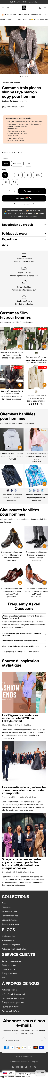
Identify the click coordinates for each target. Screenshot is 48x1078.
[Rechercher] (8, 7)
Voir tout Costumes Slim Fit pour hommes (16, 322)
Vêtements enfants (9, 911)
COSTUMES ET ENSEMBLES (29, 15)
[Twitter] (30, 1066)
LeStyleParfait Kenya (10, 1007)
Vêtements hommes (10, 916)
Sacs (4, 903)
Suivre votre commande (11, 961)
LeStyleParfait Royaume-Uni (13, 994)
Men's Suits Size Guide (11, 152)
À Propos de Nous (9, 974)
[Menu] (3, 8)
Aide (4, 978)
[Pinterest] (34, 1066)
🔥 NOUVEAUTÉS (9, 15)
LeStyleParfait (27, 1056)
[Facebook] (13, 1066)
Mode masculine (8, 936)
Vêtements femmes (9, 920)
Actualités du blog (9, 990)
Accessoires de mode (10, 924)
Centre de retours (9, 965)
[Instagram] (17, 1066)
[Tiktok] (26, 1066)
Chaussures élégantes (11, 945)
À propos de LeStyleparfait (13, 1002)
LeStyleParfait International (13, 998)
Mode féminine (8, 940)
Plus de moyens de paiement (24, 204)
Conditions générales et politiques (24, 1061)
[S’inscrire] (42, 1040)
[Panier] (45, 7)
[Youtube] (21, 1066)
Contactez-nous (8, 969)
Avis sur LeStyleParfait (11, 1011)
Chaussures (6, 907)
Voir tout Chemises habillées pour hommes (17, 423)
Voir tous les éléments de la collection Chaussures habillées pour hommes (23, 520)
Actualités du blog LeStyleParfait (15, 949)
